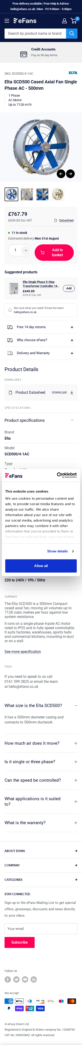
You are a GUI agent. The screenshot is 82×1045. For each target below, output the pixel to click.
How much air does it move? (32, 743)
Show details (57, 551)
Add (69, 288)
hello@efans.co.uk (25, 312)
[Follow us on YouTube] (25, 979)
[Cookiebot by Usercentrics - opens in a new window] (58, 475)
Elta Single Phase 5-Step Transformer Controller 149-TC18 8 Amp (41, 284)
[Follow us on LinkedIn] (34, 979)
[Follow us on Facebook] (8, 979)
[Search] (71, 34)
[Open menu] (7, 21)
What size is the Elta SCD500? (33, 705)
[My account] (64, 20)
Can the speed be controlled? (33, 780)
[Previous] (61, 173)
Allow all (41, 566)
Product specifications (25, 420)
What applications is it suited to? (33, 801)
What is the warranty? (25, 822)
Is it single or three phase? (30, 761)
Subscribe (19, 942)
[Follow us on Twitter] (16, 979)
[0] (74, 21)
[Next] (70, 173)
